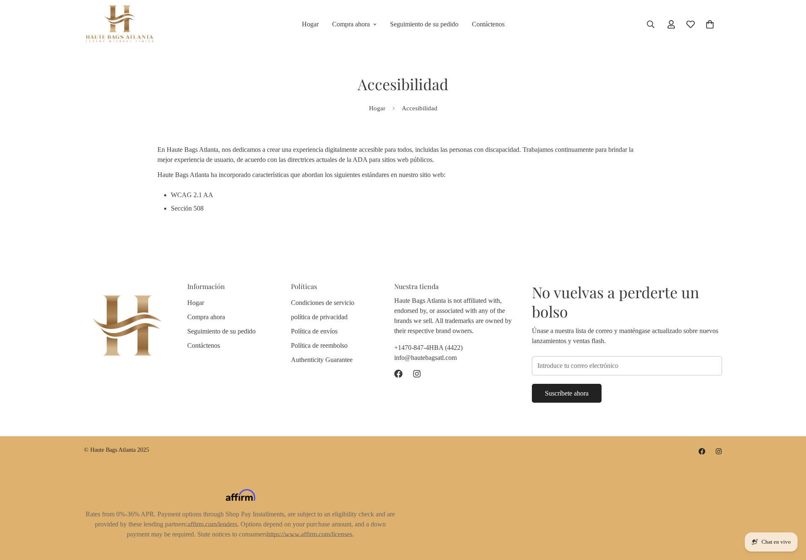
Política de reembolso (319, 345)
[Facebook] (398, 374)
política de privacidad (319, 316)
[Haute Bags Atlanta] (119, 24)
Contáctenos (488, 24)
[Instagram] (417, 374)
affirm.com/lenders (212, 524)
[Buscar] (651, 24)
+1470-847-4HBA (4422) (428, 347)
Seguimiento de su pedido (424, 24)
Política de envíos (314, 331)
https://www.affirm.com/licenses (309, 534)
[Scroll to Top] (789, 514)
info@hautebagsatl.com (425, 357)
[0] (710, 24)
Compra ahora (351, 24)
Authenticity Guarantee (322, 359)
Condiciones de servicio (322, 302)
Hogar (310, 24)
